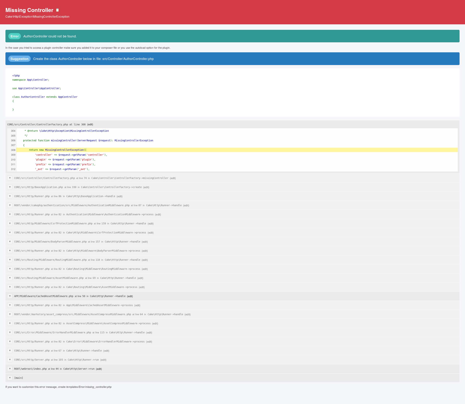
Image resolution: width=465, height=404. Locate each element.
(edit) (90, 124)
